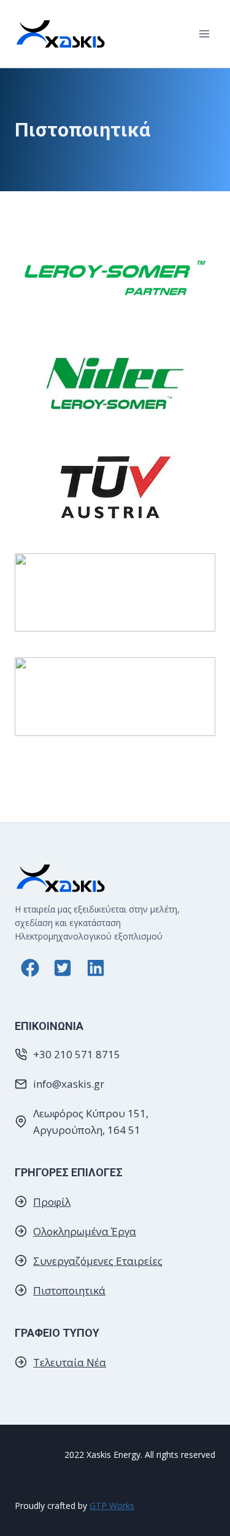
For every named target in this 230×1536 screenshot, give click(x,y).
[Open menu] (204, 33)
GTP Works (112, 1505)
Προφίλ (52, 1202)
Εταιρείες (139, 1261)
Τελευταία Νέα (69, 1362)
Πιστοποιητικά (69, 1290)
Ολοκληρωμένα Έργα (84, 1231)
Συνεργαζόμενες (74, 1261)
